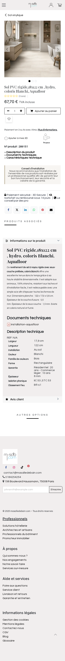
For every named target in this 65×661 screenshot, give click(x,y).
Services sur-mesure (15, 568)
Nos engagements (15, 559)
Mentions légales (13, 624)
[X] (17, 209)
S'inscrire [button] (56, 489)
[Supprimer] (7, 111)
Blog (5, 636)
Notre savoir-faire (14, 564)
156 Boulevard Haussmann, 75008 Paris (29, 481)
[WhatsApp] (34, 209)
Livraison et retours (15, 594)
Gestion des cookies (16, 619)
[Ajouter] (21, 111)
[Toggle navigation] (4, 5)
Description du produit (19, 152)
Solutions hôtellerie (15, 525)
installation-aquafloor (24, 324)
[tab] (32, 241)
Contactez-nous (13, 628)
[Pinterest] (42, 209)
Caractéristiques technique (23, 157)
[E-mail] (51, 209)
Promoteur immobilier (16, 538)
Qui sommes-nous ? (15, 555)
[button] (7, 49)
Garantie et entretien (16, 598)
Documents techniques (20, 155)
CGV (5, 632)
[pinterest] (28, 467)
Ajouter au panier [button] (45, 111)
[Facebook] (8, 209)
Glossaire (9, 640)
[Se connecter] (51, 5)
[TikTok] (22, 467)
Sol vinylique (15, 15)
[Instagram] (14, 467)
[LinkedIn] (25, 209)
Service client (11, 589)
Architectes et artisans (17, 530)
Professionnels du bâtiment (20, 534)
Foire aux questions (15, 585)
